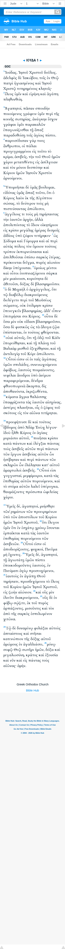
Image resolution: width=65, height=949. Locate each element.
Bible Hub (32, 690)
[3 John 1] (4, 433)
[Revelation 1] (61, 433)
